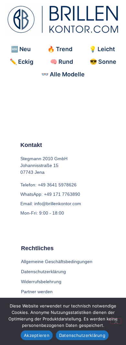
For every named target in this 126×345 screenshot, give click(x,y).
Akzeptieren (36, 335)
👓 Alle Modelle (63, 74)
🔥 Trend (59, 49)
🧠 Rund (61, 61)
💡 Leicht (102, 49)
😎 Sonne (103, 61)
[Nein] (115, 321)
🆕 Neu (21, 49)
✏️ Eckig (21, 61)
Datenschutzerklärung (82, 335)
